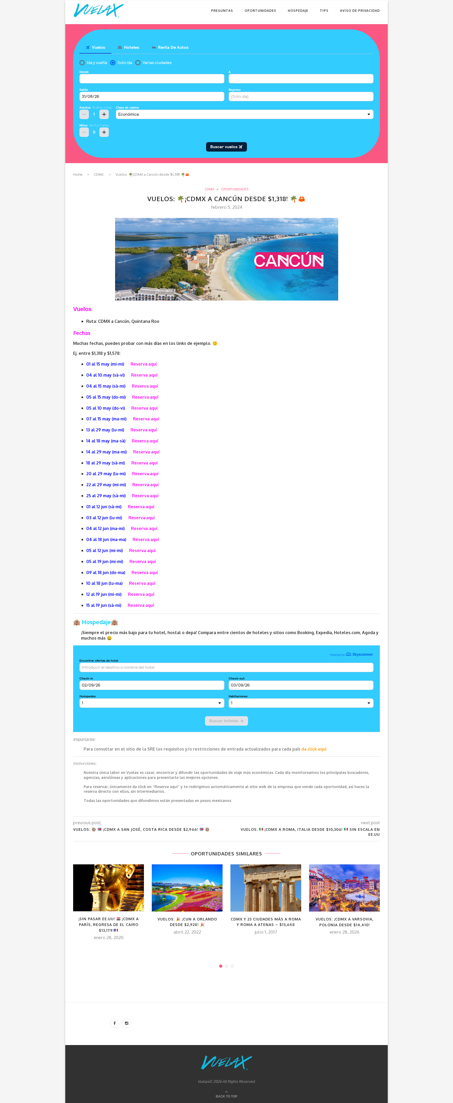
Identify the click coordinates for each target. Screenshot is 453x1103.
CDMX (99, 174)
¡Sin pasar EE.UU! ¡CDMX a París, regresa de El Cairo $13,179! (108, 924)
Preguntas (222, 11)
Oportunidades (260, 11)
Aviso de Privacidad (360, 11)
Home (78, 174)
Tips (324, 11)
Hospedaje (298, 11)
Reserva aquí (144, 364)
